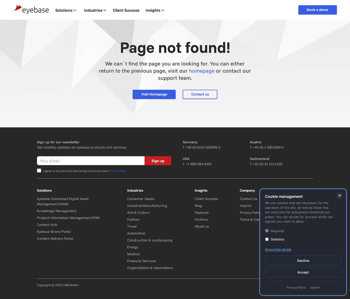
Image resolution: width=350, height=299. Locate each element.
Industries (93, 10)
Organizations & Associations (150, 267)
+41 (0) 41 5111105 (267, 164)
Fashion (133, 219)
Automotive (136, 233)
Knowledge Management (56, 211)
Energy (132, 247)
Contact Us (248, 198)
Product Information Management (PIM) (68, 217)
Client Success (206, 198)
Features (202, 212)
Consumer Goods (140, 198)
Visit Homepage (154, 94)
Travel (132, 226)
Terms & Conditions (255, 219)
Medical (133, 254)
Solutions (63, 10)
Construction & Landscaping (149, 240)
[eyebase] (31, 9)
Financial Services (141, 261)
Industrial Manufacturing (147, 205)
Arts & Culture (138, 212)
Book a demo (317, 9)
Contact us (200, 94)
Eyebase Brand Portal (54, 231)
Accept (303, 272)
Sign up (157, 160)
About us (202, 226)
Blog (198, 205)
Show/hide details (278, 249)
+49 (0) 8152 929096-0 (203, 147)
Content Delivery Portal (55, 238)
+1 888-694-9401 (199, 164)
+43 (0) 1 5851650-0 (268, 147)
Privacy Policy (117, 171)
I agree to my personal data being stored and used (84, 171)
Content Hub (47, 224)
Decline (303, 261)
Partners (201, 219)
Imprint (245, 205)
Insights (153, 10)
